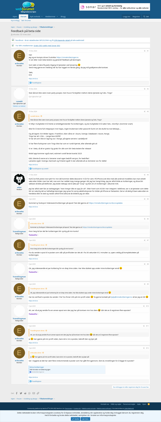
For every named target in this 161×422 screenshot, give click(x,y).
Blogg (63, 16)
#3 (148, 111)
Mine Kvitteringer (37, 367)
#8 (148, 264)
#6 (148, 219)
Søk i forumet (26, 20)
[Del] (144, 51)
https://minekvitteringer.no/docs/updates (106, 203)
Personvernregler (129, 404)
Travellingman (19, 231)
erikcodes (16, 34)
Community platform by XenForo (46, 408)
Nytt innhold (35, 16)
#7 (148, 240)
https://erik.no (33, 79)
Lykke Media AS (129, 408)
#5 (148, 199)
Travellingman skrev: (37, 245)
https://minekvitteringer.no (67, 57)
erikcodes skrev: (35, 223)
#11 (147, 326)
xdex (19, 187)
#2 (148, 89)
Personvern (68, 408)
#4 (148, 175)
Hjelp (139, 404)
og (40, 169)
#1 (148, 51)
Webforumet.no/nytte (89, 408)
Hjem (15, 16)
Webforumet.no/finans (104, 408)
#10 (147, 306)
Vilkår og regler (116, 404)
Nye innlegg (15, 20)
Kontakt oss (105, 404)
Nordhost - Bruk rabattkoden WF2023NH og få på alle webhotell (49, 40)
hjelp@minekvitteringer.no (121, 297)
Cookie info (77, 408)
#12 (147, 348)
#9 (148, 284)
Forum (23, 16)
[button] (42, 16)
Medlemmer (50, 16)
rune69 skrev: (35, 116)
